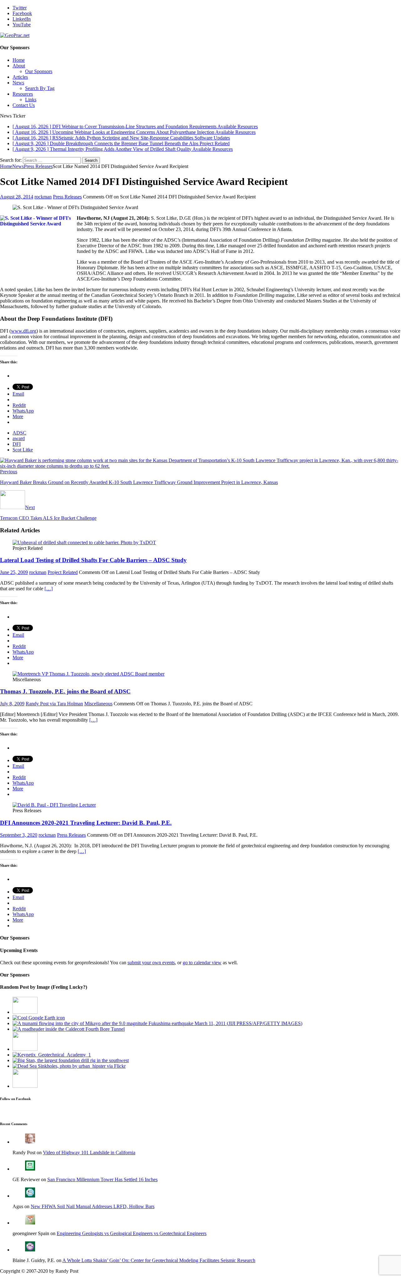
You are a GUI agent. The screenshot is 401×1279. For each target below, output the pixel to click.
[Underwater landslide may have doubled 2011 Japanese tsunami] (157, 1023)
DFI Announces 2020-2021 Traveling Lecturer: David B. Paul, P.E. (86, 822)
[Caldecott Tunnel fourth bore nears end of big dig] (69, 1029)
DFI (17, 444)
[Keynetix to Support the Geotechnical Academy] (52, 1054)
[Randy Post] (30, 1142)
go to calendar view (202, 962)
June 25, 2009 (14, 572)
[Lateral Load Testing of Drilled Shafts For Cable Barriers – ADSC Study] (84, 542)
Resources (23, 94)
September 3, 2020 (18, 835)
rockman (43, 196)
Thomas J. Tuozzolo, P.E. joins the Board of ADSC (65, 691)
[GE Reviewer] (30, 1168)
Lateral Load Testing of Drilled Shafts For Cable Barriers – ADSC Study (93, 560)
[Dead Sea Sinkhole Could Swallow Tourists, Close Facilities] (69, 1066)
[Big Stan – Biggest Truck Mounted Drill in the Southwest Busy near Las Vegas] (71, 1060)
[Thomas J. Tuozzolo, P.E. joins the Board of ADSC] (88, 673)
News (18, 82)
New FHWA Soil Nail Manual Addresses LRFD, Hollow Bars (92, 1206)
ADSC (19, 432)
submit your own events (151, 962)
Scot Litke (23, 449)
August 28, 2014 (16, 196)
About (19, 65)
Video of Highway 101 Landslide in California (89, 1152)
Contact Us (24, 105)
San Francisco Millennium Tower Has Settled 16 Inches (102, 1179)
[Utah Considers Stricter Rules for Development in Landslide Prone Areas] (25, 1012)
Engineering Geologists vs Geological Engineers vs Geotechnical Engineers (131, 1233)
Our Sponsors (38, 71)
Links (30, 99)
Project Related (63, 572)
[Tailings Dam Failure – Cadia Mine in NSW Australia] (25, 1086)
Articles (20, 77)
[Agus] (30, 1195)
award (19, 438)
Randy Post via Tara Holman (54, 703)
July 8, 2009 (12, 703)
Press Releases (67, 196)
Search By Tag (40, 88)
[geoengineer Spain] (30, 1222)
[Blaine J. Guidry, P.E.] (30, 1249)
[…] (48, 588)
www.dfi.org (23, 331)
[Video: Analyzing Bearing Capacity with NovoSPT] (25, 1049)
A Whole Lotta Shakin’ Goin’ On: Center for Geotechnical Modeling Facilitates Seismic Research (158, 1260)
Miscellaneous (98, 703)
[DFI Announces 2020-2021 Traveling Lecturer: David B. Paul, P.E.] (54, 805)
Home (19, 60)
